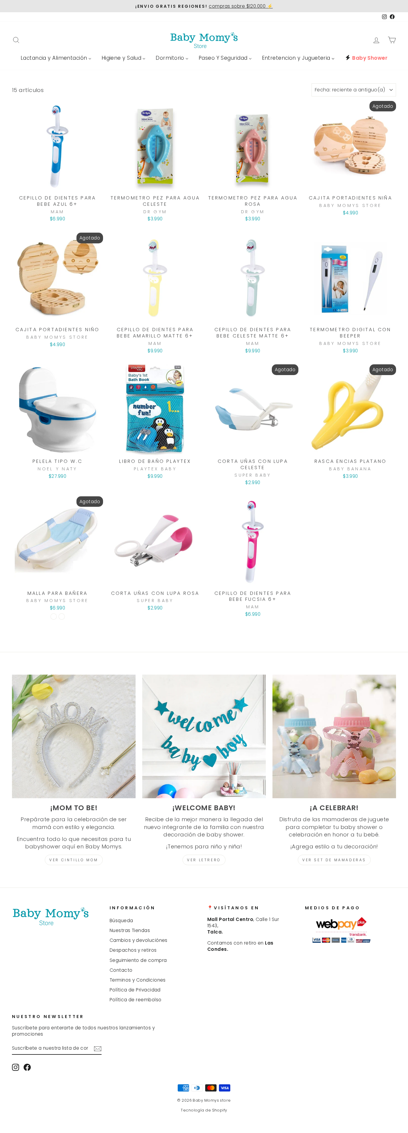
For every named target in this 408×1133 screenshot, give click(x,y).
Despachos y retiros (133, 950)
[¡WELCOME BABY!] (204, 736)
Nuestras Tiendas (130, 930)
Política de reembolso (135, 1000)
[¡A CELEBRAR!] (334, 736)
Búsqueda (121, 920)
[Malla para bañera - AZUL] (53, 616)
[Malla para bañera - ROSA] (62, 616)
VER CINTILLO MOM (73, 859)
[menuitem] (56, 58)
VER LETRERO (204, 859)
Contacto (121, 970)
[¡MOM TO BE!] (74, 736)
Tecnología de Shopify (204, 1110)
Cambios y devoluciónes (139, 940)
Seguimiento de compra (138, 960)
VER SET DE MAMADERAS (334, 859)
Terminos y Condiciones (138, 980)
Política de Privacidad (135, 990)
